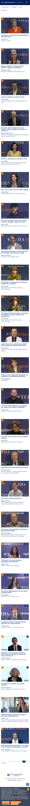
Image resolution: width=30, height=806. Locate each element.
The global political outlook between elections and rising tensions (13, 622)
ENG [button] (4, 6)
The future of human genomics (11, 498)
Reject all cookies (5, 803)
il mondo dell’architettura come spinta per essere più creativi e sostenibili (14, 406)
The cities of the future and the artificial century (14, 437)
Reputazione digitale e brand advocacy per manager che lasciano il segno (14, 252)
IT (27, 173)
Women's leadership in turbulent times (14, 159)
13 (8, 761)
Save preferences (5, 802)
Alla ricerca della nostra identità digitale (14, 189)
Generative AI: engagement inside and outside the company (14, 283)
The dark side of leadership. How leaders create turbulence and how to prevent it (14, 129)
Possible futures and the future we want (14, 467)
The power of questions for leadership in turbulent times (15, 36)
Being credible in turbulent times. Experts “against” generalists (12, 66)
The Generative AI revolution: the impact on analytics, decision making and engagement (15, 314)
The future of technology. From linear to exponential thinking (14, 530)
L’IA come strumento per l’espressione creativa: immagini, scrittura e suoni (14, 221)
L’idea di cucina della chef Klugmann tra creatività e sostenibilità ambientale (14, 375)
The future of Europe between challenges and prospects (11, 560)
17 (21, 761)
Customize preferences (15, 802)
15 (14, 761)
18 (24, 761)
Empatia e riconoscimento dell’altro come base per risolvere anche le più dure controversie (13, 654)
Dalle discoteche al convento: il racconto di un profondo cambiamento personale (14, 746)
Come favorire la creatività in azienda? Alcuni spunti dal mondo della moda (14, 344)
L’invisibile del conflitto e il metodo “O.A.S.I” (13, 684)
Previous (4, 763)
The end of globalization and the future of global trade (14, 591)
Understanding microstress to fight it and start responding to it (13, 715)
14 (11, 761)
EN (27, 19)
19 (27, 761)
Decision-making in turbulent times (13, 97)
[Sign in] (26, 2)
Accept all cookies (14, 803)
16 (17, 761)
